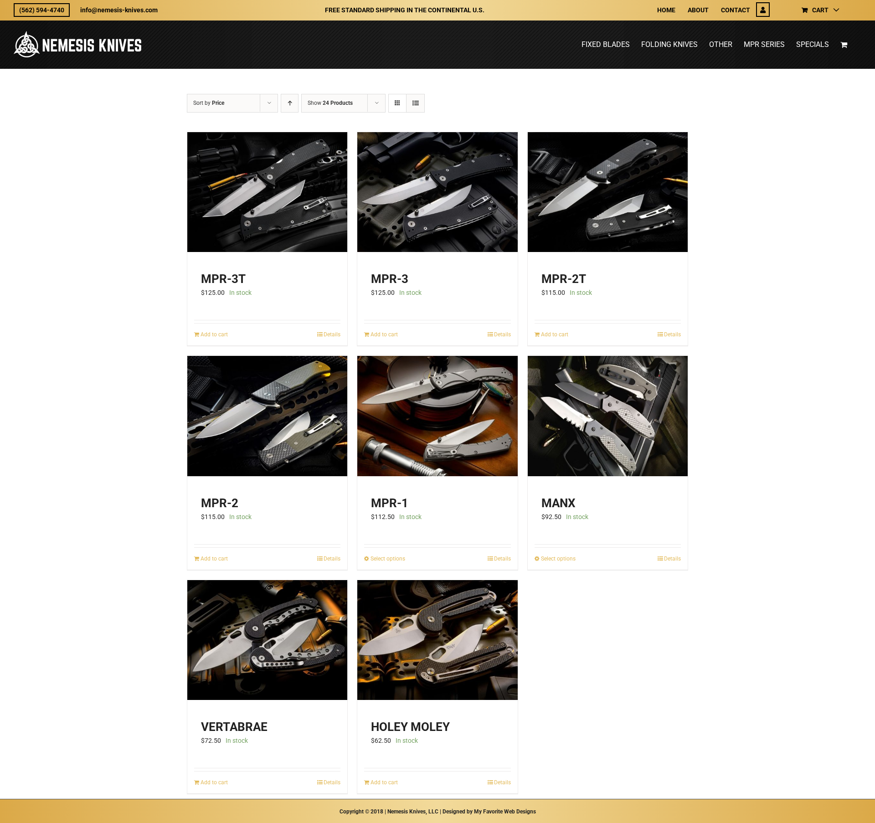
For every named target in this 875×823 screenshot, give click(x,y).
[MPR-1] (437, 416)
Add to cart (214, 334)
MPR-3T (223, 279)
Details (332, 334)
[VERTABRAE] (267, 640)
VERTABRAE (234, 727)
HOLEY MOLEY (410, 727)
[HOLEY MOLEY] (437, 640)
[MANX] (608, 416)
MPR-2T (563, 279)
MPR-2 (219, 503)
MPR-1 (389, 503)
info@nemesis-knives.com (119, 10)
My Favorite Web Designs (505, 811)
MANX (558, 503)
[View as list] (415, 103)
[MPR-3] (437, 192)
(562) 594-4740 (41, 10)
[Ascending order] (290, 103)
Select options (388, 559)
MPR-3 (389, 279)
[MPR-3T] (267, 192)
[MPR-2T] (608, 192)
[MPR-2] (267, 416)
